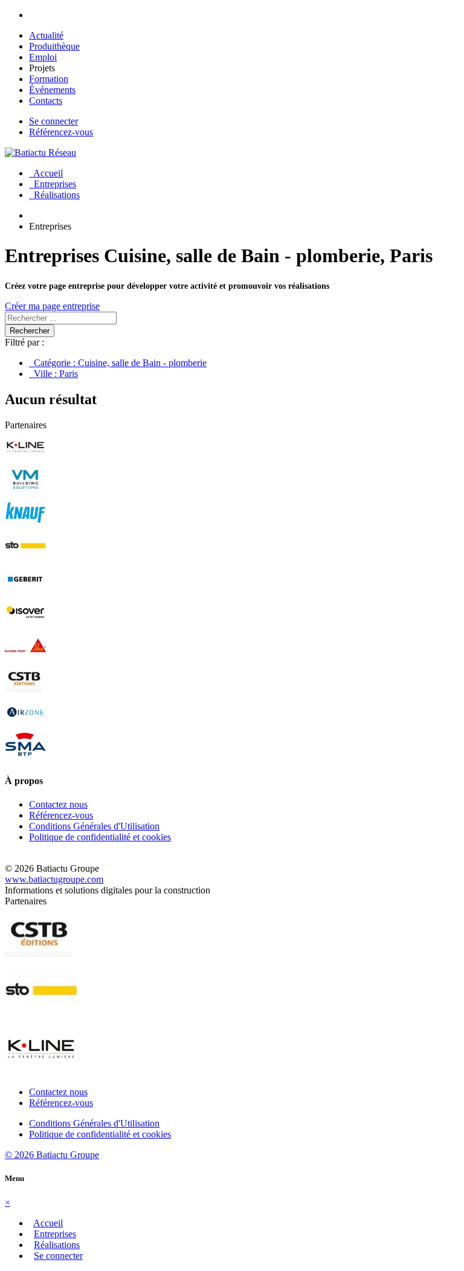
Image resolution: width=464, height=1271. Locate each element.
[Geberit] (25, 591)
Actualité (46, 35)
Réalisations (54, 195)
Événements (52, 90)
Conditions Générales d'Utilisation (94, 826)
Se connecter (53, 121)
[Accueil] (40, 152)
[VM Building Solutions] (25, 491)
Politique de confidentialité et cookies (100, 837)
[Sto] (25, 558)
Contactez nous (58, 804)
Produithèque (54, 46)
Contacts (45, 100)
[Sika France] (25, 657)
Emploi (43, 57)
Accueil (46, 173)
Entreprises (52, 184)
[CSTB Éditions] (25, 691)
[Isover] (25, 624)
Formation (48, 79)
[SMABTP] (25, 757)
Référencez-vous (61, 132)
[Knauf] (25, 525)
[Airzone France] (25, 724)
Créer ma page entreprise (52, 306)
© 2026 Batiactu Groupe (52, 1155)
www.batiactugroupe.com (54, 879)
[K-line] (25, 458)
